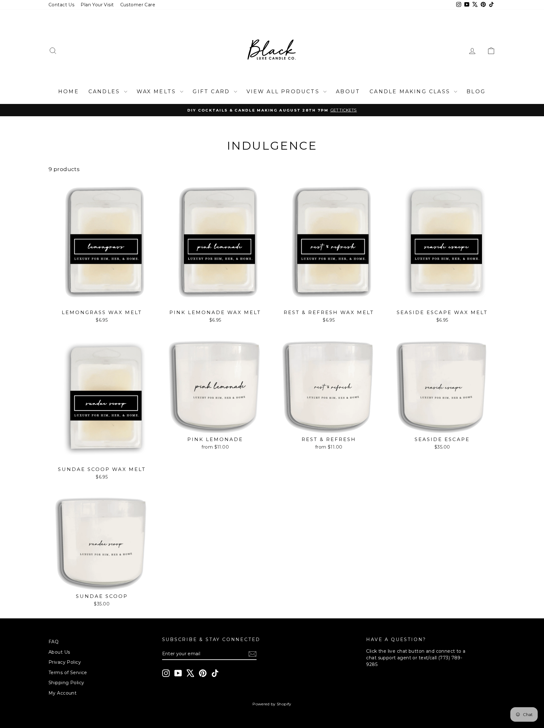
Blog (476, 92)
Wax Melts (157, 92)
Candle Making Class (411, 92)
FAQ (53, 642)
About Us (59, 652)
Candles (105, 92)
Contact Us (61, 5)
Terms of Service (67, 672)
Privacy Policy (64, 662)
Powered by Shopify (272, 704)
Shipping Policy (66, 682)
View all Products (284, 92)
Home (68, 92)
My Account (62, 693)
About (348, 92)
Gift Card (212, 92)
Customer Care (138, 5)
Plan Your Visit (97, 5)
